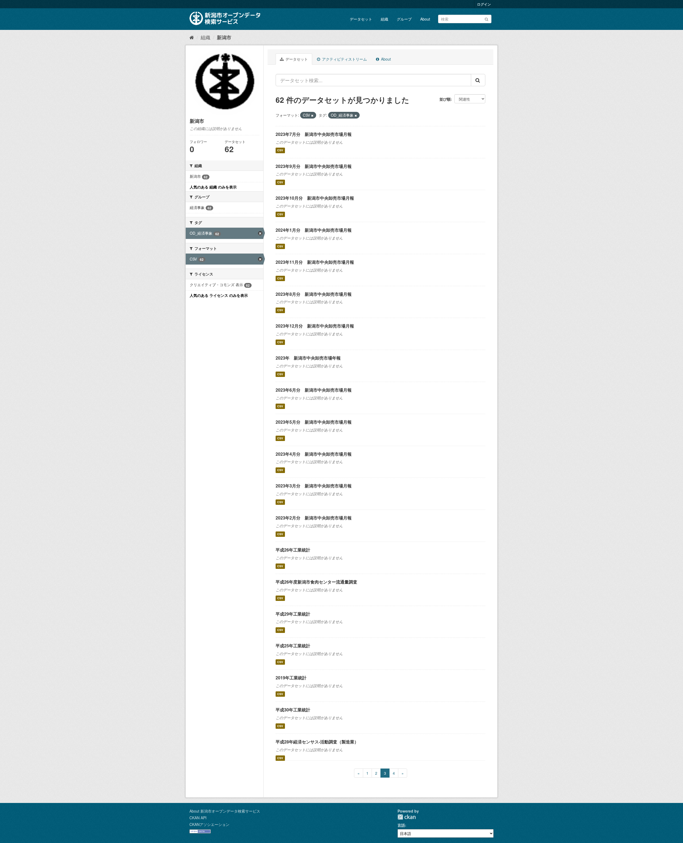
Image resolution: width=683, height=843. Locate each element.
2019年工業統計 (291, 678)
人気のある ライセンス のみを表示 (219, 295)
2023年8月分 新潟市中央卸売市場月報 (314, 294)
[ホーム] (191, 37)
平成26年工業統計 (293, 550)
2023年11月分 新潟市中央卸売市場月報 (315, 262)
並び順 (445, 99)
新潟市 (224, 37)
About (425, 19)
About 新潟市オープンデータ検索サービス (224, 811)
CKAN (407, 817)
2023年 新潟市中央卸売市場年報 (308, 358)
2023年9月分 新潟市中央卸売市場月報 (314, 166)
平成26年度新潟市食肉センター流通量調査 (316, 582)
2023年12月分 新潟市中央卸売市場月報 (315, 326)
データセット (361, 19)
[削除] (312, 115)
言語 (401, 825)
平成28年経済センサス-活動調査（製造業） (317, 742)
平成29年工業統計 (293, 614)
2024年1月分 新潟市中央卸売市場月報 (314, 230)
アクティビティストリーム (344, 59)
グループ (404, 19)
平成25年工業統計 (293, 646)
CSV (280, 150)
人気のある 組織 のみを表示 (213, 187)
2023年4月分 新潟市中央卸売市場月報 (314, 454)
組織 (384, 19)
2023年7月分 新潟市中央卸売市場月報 (314, 134)
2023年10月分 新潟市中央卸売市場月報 (315, 198)
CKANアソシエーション (209, 824)
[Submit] (486, 18)
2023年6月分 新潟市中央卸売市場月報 (314, 390)
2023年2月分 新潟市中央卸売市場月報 (314, 518)
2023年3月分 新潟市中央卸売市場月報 (314, 486)
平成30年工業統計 (293, 710)
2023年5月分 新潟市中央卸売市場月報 (314, 422)
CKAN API (198, 817)
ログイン (484, 4)
